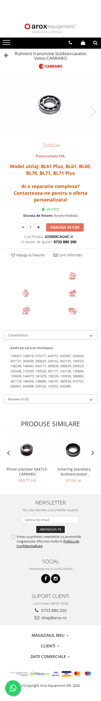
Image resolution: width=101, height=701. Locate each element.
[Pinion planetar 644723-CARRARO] (27, 450)
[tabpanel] (50, 106)
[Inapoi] (4, 55)
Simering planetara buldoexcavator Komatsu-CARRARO (74, 471)
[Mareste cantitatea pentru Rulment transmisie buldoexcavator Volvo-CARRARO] (38, 227)
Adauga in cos (65, 227)
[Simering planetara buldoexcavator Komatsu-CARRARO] (74, 450)
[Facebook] (45, 578)
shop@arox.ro (53, 617)
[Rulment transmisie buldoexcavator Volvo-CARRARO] (50, 106)
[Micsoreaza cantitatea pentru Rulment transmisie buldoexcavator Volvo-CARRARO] (23, 227)
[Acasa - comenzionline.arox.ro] (50, 29)
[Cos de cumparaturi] (83, 43)
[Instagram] (55, 578)
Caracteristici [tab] (18, 335)
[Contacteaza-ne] (70, 43)
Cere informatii (69, 254)
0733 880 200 (53, 610)
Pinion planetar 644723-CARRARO (27, 471)
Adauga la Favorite (30, 254)
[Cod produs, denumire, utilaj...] (95, 43)
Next (93, 111)
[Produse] (7, 44)
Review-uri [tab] (18, 399)
